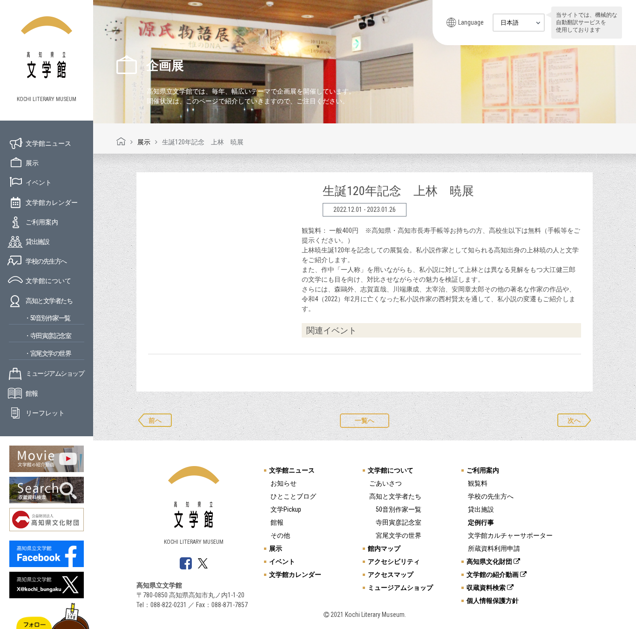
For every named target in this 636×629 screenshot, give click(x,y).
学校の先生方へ (46, 261)
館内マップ (384, 548)
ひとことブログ (293, 496)
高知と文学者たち (49, 300)
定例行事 (481, 522)
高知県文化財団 (490, 561)
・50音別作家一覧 (47, 318)
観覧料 (477, 483)
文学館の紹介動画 (493, 574)
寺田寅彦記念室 (398, 522)
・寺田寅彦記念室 (47, 335)
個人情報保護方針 (493, 600)
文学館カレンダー (52, 202)
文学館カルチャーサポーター (510, 535)
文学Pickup (286, 509)
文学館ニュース (48, 143)
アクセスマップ (390, 574)
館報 (31, 393)
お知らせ (284, 483)
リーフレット (45, 413)
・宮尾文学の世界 (47, 353)
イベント (39, 182)
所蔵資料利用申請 (494, 548)
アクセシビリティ (394, 561)
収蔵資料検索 (487, 587)
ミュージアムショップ (55, 373)
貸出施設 (37, 241)
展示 (32, 163)
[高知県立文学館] (121, 142)
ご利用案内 (42, 222)
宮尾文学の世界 (398, 535)
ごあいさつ (385, 483)
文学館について (48, 280)
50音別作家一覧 (398, 509)
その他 (280, 535)
